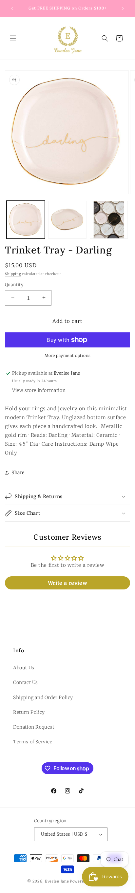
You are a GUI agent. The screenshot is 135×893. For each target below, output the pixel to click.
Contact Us (25, 682)
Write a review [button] (67, 583)
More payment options (68, 355)
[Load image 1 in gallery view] (26, 220)
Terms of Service (32, 742)
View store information (39, 390)
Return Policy (29, 712)
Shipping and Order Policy (43, 697)
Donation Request (33, 727)
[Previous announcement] (12, 8)
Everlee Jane (57, 881)
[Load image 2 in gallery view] (67, 220)
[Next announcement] (123, 8)
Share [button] (18, 472)
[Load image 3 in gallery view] (109, 220)
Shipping (13, 274)
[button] (13, 38)
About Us (23, 668)
